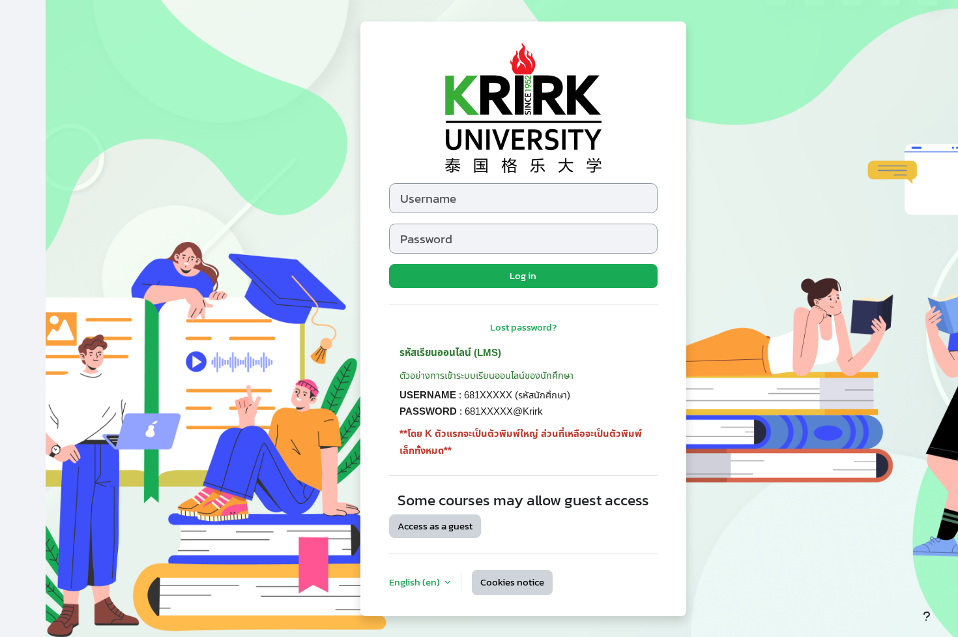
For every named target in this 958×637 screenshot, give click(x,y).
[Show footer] (926, 616)
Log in (523, 275)
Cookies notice (512, 581)
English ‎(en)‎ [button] (415, 582)
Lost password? (523, 326)
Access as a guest (435, 525)
